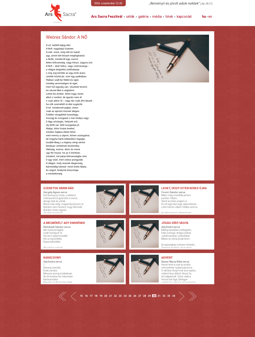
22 (115, 295)
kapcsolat (184, 16)
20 (105, 295)
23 (120, 295)
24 (125, 295)
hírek (169, 16)
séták (130, 16)
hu (204, 16)
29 (149, 295)
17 (91, 295)
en (210, 16)
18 (96, 295)
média (157, 16)
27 (139, 295)
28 (144, 295)
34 (173, 295)
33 (168, 295)
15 (81, 295)
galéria (143, 16)
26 (134, 295)
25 (130, 295)
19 (100, 295)
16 (86, 295)
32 (164, 295)
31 (159, 295)
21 (110, 295)
